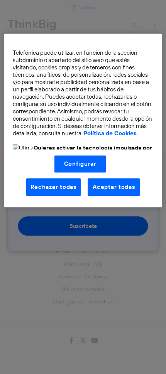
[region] (83, 120)
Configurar (80, 163)
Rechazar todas (53, 186)
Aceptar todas (114, 186)
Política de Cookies (110, 133)
